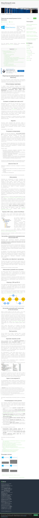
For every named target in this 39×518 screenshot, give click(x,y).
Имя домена (7, 56)
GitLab (8, 500)
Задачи (4, 53)
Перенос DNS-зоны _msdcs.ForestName (11, 57)
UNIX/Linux (28, 58)
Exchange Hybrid (6, 498)
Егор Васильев (4, 21)
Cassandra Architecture (5, 485)
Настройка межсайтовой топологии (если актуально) (13, 62)
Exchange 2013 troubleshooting (6, 496)
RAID (4, 503)
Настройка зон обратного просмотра (11, 59)
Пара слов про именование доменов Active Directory (14, 197)
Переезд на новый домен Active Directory (9, 50)
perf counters (7, 501)
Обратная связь (9, 14)
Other (27, 56)
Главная (3, 14)
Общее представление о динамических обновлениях (12, 444)
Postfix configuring (4, 502)
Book (10, 483)
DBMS (27, 48)
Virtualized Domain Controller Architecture (10, 450)
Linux (9, 500)
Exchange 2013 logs (9, 494)
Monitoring (3, 501)
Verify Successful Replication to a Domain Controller (11, 442)
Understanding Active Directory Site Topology (10, 449)
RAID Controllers (8, 503)
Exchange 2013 (5, 491)
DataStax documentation (5, 487)
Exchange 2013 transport (5, 495)
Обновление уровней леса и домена (11, 60)
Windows (11, 21)
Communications (29, 47)
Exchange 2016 (3, 497)
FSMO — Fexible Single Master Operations (11, 415)
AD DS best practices (12, 24)
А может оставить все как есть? (9, 52)
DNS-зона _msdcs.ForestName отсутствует (8, 231)
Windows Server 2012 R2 (5, 505)
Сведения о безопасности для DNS (9, 443)
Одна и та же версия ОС (9, 64)
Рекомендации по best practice (10, 65)
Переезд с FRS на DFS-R (9, 61)
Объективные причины (7, 51)
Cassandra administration (5, 484)
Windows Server (10, 44)
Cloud (27, 45)
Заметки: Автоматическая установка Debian (17, 477)
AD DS (8, 24)
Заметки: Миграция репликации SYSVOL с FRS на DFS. (13, 293)
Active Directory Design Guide (17, 321)
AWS (9, 483)
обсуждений (14, 109)
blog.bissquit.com (8, 3)
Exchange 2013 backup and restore (8, 492)
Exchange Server (30, 53)
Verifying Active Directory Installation (9, 451)
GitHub (6, 500)
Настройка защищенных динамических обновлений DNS (14, 58)
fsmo (4, 500)
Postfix (10, 501)
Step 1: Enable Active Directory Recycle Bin (10, 446)
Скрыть (15, 49)
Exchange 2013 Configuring (4, 494)
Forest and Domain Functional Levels (9, 445)
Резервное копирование (9, 54)
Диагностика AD (7, 55)
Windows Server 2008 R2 (7, 504)
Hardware (28, 50)
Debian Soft (7, 488)
